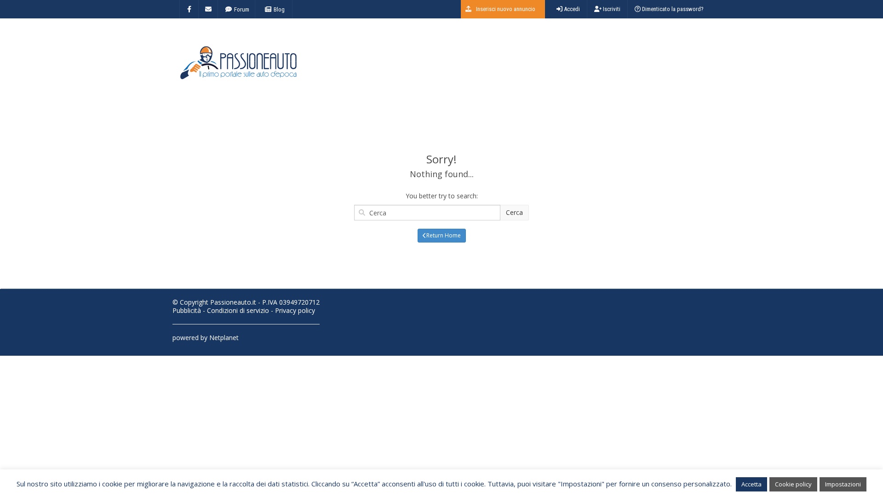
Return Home (443, 235)
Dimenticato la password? (672, 9)
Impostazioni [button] (843, 484)
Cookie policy (793, 484)
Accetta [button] (751, 484)
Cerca (514, 212)
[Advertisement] (543, 66)
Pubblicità (186, 310)
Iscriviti (611, 9)
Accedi (571, 9)
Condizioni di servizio (238, 310)
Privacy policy (295, 310)
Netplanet (224, 337)
